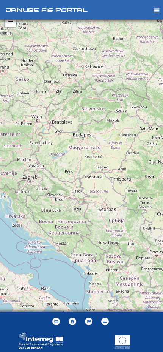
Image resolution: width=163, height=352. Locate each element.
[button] (89, 321)
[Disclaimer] (73, 321)
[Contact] (57, 321)
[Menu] (156, 9)
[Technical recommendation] (106, 321)
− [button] (10, 21)
